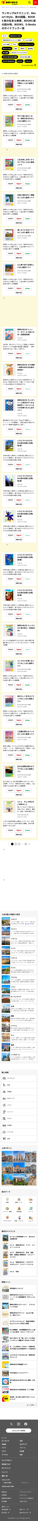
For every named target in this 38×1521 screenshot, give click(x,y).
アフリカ (10, 1132)
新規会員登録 (7, 1482)
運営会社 (4, 1492)
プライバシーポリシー (26, 1492)
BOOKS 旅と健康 (25, 57)
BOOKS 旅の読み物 (8, 61)
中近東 (9, 1125)
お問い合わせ (23, 1501)
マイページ (25, 1482)
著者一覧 (5, 1476)
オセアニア (11, 1098)
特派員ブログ (6, 1464)
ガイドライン (23, 1495)
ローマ (27, 924)
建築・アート (19, 1202)
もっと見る (30, 1405)
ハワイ (9, 1105)
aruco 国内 (6, 44)
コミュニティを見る (18, 1430)
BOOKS (20, 61)
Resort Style (7, 48)
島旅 (15, 48)
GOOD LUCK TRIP (8, 1486)
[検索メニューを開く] (29, 2)
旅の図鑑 (5, 53)
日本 (8, 1139)
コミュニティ (6, 1480)
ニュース (4, 1472)
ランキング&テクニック (26, 44)
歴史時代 (30, 48)
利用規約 (4, 1495)
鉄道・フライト (19, 1221)
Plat (14, 44)
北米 (8, 1085)
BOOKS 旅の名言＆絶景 (10, 57)
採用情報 (4, 1501)
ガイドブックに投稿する (27, 1498)
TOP (3, 7)
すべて (5, 36)
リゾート (10, 1112)
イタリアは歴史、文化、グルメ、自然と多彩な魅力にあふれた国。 (23, 923)
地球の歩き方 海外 (15, 36)
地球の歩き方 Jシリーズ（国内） (12, 40)
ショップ (30, 1221)
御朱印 (22, 48)
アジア (9, 1118)
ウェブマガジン (7, 1460)
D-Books (28, 61)
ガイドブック (9, 7)
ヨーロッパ (11, 1078)
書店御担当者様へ (7, 1498)
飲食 (7, 1202)
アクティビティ (7, 1221)
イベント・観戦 (7, 1211)
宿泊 (30, 1202)
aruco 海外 (28, 40)
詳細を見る (19, 109)
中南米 (9, 1092)
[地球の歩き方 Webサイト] (10, 2)
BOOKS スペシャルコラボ (19, 53)
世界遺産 (19, 1211)
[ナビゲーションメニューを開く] (35, 2)
